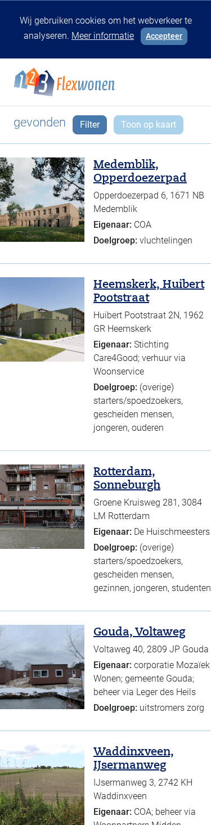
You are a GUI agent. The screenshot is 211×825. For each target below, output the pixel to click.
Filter (90, 124)
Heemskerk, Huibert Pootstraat (148, 290)
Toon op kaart (148, 124)
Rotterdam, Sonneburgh (126, 478)
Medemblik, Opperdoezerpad (140, 170)
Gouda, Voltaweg (139, 631)
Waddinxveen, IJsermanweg (133, 758)
